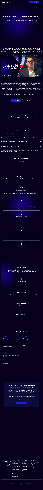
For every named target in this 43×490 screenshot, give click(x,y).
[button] (40, 2)
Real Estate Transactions (16, 474)
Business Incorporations (16, 462)
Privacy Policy (17, 484)
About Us (23, 462)
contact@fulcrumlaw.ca (37, 465)
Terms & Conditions (24, 484)
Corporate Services (15, 463)
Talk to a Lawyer (34, 2)
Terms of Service (14, 470)
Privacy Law (14, 472)
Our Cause (24, 463)
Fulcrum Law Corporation (19, 483)
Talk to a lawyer (21, 402)
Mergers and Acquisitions (16, 465)
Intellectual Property (15, 469)
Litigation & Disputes (15, 467)
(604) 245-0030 (36, 467)
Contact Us (21, 24)
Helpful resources (27, 100)
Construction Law (15, 476)
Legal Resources (25, 467)
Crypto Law (14, 473)
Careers (23, 465)
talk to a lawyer (16, 100)
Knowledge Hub (24, 466)
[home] (7, 2)
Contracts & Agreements (16, 466)
